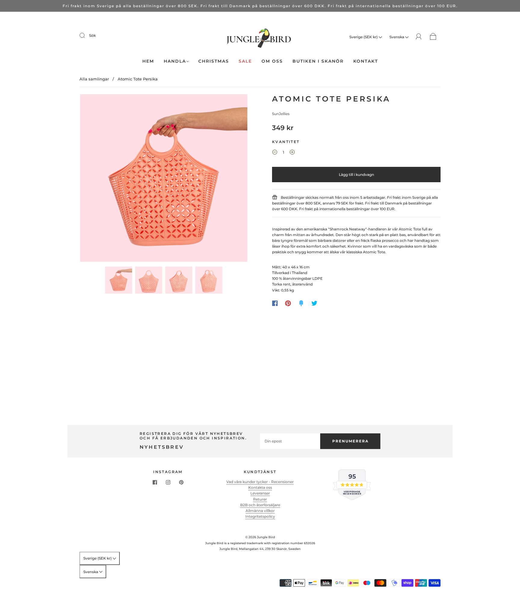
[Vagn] (433, 36)
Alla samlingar (94, 78)
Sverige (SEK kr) (364, 37)
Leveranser (260, 493)
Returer (260, 499)
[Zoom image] (163, 179)
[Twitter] (314, 303)
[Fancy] (301, 303)
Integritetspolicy (260, 516)
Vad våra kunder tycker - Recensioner (260, 481)
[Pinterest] (288, 303)
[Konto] (419, 36)
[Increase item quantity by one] (292, 153)
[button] (96, 179)
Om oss (272, 61)
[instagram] (168, 482)
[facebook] (154, 482)
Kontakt (365, 61)
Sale (245, 61)
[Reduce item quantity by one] (274, 153)
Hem (148, 61)
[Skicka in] (86, 35)
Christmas (213, 61)
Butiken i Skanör (318, 61)
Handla (175, 61)
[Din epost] (290, 441)
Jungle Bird (266, 537)
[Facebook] (274, 303)
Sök (92, 35)
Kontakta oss (260, 487)
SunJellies (280, 113)
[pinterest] (181, 482)
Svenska (397, 37)
